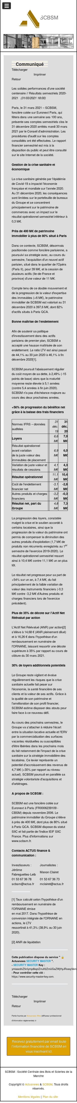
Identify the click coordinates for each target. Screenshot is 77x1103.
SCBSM (47, 1084)
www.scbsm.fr (21, 840)
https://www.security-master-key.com (32, 976)
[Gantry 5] (38, 19)
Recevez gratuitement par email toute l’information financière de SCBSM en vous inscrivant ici (38, 1046)
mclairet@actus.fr (52, 884)
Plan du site (50, 1097)
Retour (16, 79)
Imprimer (40, 74)
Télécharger (20, 69)
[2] (64, 627)
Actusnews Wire (34, 1015)
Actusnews (32, 1084)
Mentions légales (29, 1097)
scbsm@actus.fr (23, 884)
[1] (34, 359)
